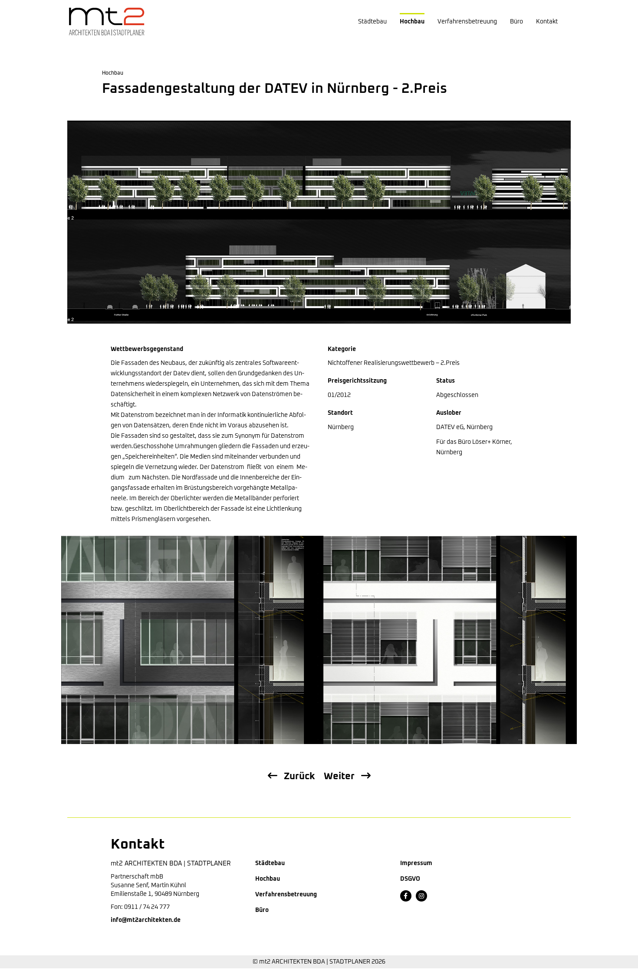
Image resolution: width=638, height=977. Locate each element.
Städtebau (372, 22)
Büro (516, 22)
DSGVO (410, 879)
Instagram (421, 896)
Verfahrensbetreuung (467, 22)
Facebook (405, 896)
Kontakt (547, 22)
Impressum (416, 863)
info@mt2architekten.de (146, 920)
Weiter (339, 776)
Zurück (299, 776)
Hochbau (412, 22)
